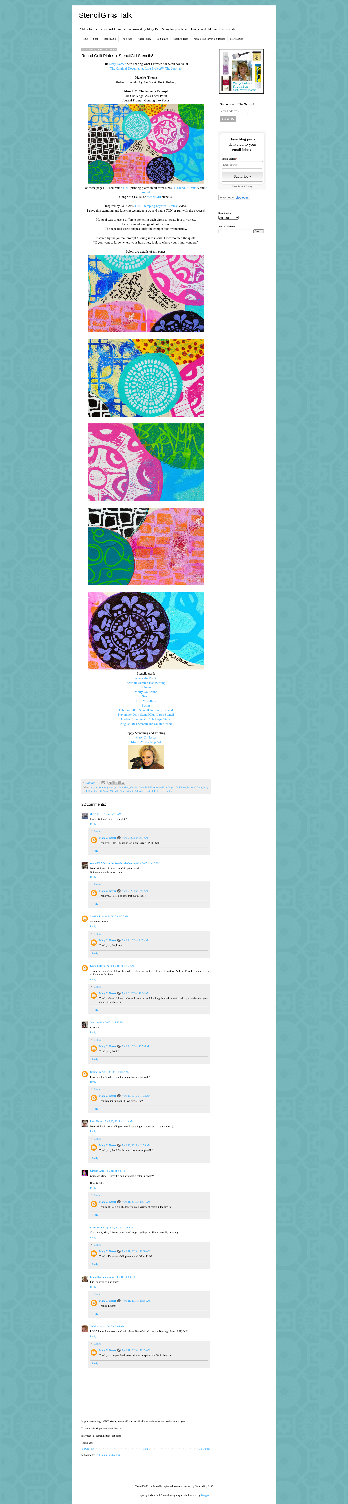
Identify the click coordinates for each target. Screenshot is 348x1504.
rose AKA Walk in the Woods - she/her (111, 863)
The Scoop (126, 39)
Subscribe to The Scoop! (237, 104)
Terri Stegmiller (164, 791)
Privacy (249, 186)
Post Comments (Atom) (108, 1455)
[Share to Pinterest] (123, 783)
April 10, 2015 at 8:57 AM (115, 1072)
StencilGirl (154, 197)
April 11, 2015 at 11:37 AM (136, 1202)
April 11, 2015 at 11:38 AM (136, 1251)
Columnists (162, 39)
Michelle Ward (117, 791)
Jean (92, 1022)
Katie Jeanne (97, 1227)
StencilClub (110, 39)
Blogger (205, 1495)
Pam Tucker (96, 1121)
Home (85, 39)
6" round (192, 188)
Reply (93, 824)
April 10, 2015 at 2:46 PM (119, 1227)
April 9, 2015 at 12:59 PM (135, 1046)
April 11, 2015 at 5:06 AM (110, 1326)
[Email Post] (102, 782)
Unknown (95, 1072)
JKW (93, 1326)
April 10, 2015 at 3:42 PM (122, 1277)
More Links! (236, 39)
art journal (109, 787)
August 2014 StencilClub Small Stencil (146, 724)
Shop (95, 39)
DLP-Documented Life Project (160, 787)
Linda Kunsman (99, 1277)
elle (92, 814)
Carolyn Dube (137, 787)
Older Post (204, 1448)
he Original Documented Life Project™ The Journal (146, 68)
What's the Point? (146, 678)
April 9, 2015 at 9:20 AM (146, 863)
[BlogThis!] (113, 783)
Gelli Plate (181, 787)
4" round (179, 188)
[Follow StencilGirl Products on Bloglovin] (234, 199)
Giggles (94, 1171)
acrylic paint (97, 787)
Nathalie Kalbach (134, 791)
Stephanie (95, 916)
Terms (240, 186)
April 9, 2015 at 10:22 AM (120, 966)
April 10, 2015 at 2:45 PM (112, 1171)
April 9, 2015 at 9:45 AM (135, 891)
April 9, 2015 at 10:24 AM (135, 993)
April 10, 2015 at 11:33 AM (136, 1096)
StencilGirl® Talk (105, 15)
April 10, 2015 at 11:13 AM (119, 1121)
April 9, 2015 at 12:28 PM (109, 1022)
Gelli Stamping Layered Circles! (156, 206)
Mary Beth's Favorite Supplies (209, 39)
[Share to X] (116, 783)
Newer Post (88, 1448)
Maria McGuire (194, 787)
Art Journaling (122, 787)
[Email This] (109, 783)
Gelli (126, 188)
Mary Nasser (117, 64)
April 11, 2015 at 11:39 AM (136, 1350)
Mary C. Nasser (101, 791)
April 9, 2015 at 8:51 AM (135, 838)
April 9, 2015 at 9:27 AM (115, 916)
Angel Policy (144, 39)
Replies (97, 831)
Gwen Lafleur (97, 966)
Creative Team (180, 39)
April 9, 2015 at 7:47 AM (108, 814)
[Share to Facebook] (119, 783)
